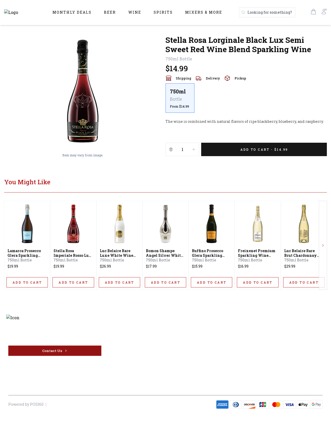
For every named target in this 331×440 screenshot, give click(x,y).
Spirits (163, 12)
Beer (110, 12)
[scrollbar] (246, 100)
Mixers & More (203, 12)
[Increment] (194, 149)
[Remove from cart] (171, 149)
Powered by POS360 (25, 404)
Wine (134, 12)
